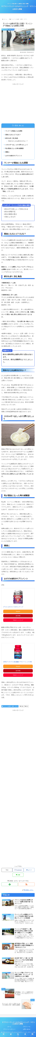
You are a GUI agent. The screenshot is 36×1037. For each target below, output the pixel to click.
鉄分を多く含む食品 (11, 138)
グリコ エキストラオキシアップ (13, 607)
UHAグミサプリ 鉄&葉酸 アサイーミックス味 (17, 662)
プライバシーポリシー (9, 1029)
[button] (32, 539)
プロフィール (26, 1026)
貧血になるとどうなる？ (13, 134)
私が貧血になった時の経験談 (14, 148)
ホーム (9, 1026)
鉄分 (27, 706)
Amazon (18, 611)
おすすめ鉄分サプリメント (13, 155)
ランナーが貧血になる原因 (13, 131)
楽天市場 (18, 615)
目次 (16, 125)
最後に (7, 152)
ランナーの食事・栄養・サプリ (10, 706)
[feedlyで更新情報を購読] (9, 884)
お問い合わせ (26, 1029)
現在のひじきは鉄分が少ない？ (18, 141)
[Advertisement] (18, 103)
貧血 (22, 706)
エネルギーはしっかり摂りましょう (16, 145)
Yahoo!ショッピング (18, 620)
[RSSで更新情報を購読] (26, 884)
